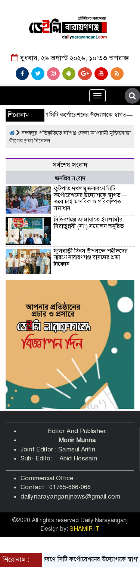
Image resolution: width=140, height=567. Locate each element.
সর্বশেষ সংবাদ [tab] (70, 165)
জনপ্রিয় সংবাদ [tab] (70, 178)
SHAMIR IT (84, 529)
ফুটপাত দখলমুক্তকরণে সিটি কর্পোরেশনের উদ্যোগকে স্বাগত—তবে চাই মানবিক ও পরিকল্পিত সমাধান (90, 198)
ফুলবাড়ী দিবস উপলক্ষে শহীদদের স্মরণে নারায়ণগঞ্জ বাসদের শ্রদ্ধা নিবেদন (91, 257)
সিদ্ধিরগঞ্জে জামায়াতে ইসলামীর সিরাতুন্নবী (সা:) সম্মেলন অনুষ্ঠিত (89, 223)
